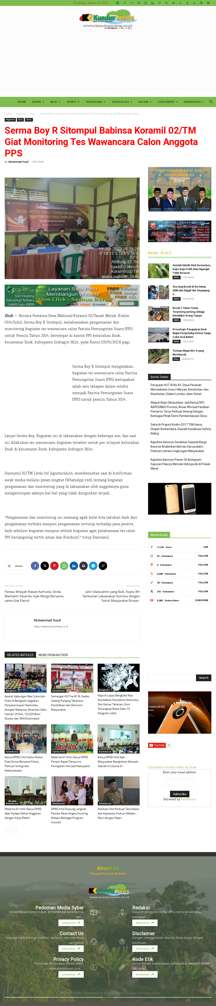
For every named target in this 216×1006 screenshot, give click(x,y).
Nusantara (94, 101)
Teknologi (120, 101)
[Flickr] (131, 3)
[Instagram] (145, 3)
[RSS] (166, 3)
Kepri (36, 101)
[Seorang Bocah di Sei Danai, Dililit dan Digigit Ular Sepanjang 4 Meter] (158, 292)
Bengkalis (11, 690)
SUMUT (71, 101)
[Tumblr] (187, 3)
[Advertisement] (108, 65)
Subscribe (201, 600)
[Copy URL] (103, 566)
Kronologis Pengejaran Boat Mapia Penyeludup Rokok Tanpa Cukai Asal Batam (192, 333)
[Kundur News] (108, 20)
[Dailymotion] (118, 3)
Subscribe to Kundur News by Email (172, 767)
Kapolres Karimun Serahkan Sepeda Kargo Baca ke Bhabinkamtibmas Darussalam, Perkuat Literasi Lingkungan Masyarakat (179, 446)
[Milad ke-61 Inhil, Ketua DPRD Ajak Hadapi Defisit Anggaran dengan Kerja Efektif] (26, 790)
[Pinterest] (159, 3)
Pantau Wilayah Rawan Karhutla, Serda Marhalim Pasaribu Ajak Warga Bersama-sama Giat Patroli (34, 596)
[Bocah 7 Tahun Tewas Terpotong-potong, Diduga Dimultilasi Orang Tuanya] (158, 313)
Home (22, 101)
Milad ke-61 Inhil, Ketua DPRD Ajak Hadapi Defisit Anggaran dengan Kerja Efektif (23, 813)
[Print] (83, 566)
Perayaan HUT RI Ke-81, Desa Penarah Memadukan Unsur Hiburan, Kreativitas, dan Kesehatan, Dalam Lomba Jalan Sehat (180, 389)
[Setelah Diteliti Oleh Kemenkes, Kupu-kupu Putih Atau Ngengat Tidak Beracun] (158, 270)
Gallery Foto (58, 751)
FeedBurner (188, 799)
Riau (53, 101)
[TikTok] (180, 3)
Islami (143, 101)
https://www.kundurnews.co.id (51, 626)
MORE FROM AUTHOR (53, 655)
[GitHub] (138, 3)
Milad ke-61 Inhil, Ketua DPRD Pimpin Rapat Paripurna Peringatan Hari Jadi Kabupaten (70, 761)
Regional (21, 113)
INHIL (29, 119)
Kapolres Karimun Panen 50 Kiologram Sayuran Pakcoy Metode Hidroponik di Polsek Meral (180, 464)
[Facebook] (125, 3)
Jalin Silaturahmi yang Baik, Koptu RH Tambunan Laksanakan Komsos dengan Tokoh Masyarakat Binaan (111, 596)
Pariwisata (192, 101)
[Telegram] (93, 566)
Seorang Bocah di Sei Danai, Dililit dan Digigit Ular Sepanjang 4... (191, 290)
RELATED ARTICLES (20, 655)
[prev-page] (7, 830)
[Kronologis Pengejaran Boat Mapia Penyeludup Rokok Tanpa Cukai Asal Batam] (158, 335)
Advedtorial (58, 690)
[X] (194, 3)
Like (205, 546)
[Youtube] (208, 3)
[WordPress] (201, 3)
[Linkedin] (152, 3)
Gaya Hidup (166, 101)
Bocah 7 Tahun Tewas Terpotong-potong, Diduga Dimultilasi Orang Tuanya (188, 312)
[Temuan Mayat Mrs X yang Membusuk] (158, 356)
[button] (211, 102)
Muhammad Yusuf (18, 161)
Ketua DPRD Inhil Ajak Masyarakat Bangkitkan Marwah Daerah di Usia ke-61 (118, 761)
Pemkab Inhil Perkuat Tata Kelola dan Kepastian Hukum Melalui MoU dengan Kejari (118, 813)
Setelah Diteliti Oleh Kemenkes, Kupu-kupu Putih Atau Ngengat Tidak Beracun (192, 269)
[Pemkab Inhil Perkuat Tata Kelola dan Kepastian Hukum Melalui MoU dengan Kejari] (119, 790)
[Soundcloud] (173, 3)
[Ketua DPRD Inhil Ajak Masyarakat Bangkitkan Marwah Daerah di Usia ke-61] (119, 738)
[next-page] (14, 830)
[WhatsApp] (64, 566)
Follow (203, 555)
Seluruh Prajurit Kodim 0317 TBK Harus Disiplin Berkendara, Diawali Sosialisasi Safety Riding (181, 429)
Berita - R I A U (159, 253)
